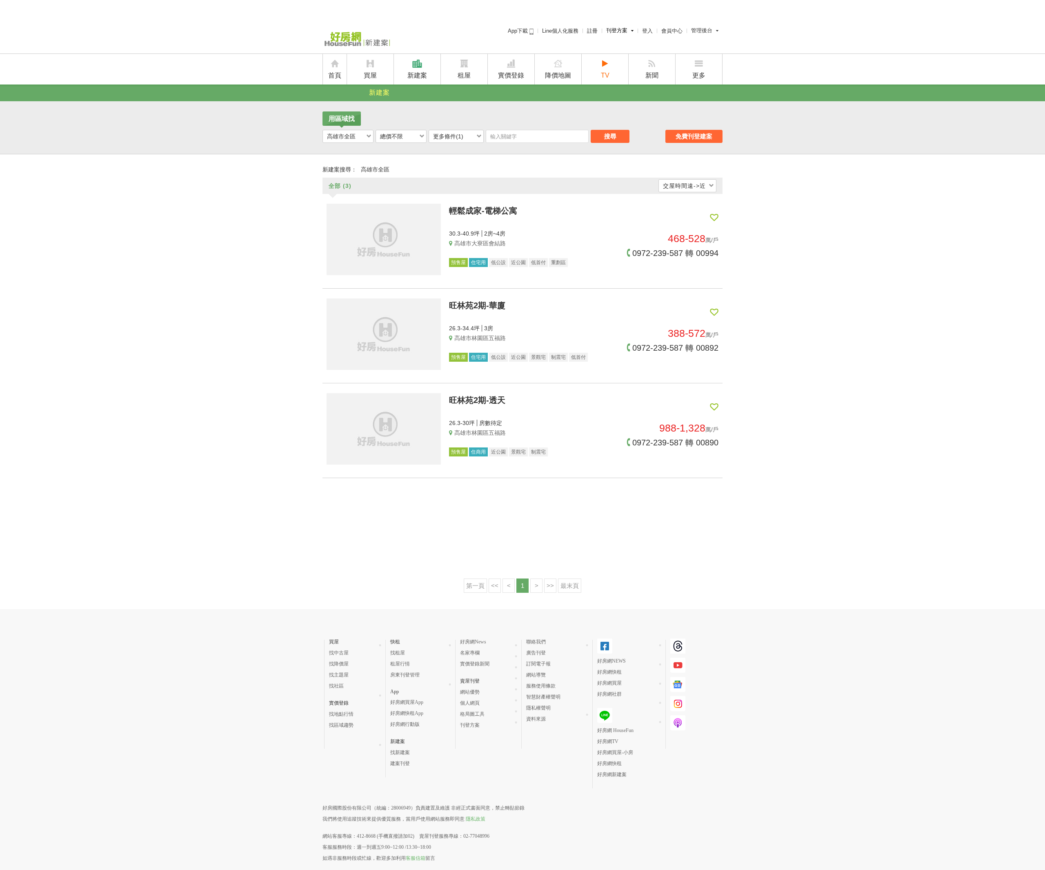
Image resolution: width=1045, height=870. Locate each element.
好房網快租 (609, 672)
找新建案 (400, 752)
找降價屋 (339, 664)
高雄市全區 (341, 136)
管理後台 (701, 30)
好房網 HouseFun (615, 730)
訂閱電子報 (538, 664)
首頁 (334, 75)
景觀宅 (538, 357)
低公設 (498, 262)
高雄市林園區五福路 (480, 338)
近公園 (518, 262)
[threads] (677, 650)
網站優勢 (470, 692)
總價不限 (391, 136)
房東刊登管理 (405, 675)
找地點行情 (341, 714)
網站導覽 (536, 675)
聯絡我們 (536, 642)
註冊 (592, 31)
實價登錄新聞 (474, 664)
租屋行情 (400, 664)
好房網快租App (406, 713)
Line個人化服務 (560, 31)
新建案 (417, 75)
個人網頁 (470, 703)
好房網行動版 (405, 724)
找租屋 (397, 653)
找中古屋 (339, 653)
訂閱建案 (714, 217)
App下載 (518, 31)
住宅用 (478, 262)
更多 (698, 75)
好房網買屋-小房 (615, 752)
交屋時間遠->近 (684, 185)
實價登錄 (511, 75)
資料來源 (536, 719)
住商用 (478, 452)
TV (605, 75)
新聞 (651, 75)
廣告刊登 (536, 653)
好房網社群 (609, 694)
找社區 (336, 686)
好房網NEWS (611, 661)
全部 (340, 185)
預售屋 (458, 262)
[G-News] (677, 689)
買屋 (370, 75)
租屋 (464, 75)
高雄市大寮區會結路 (480, 243)
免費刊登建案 (694, 136)
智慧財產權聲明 (543, 697)
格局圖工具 (472, 714)
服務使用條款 (541, 686)
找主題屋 (339, 675)
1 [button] (522, 585)
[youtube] (677, 669)
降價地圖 (558, 75)
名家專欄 (470, 653)
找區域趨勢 (341, 725)
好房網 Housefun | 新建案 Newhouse (356, 39)
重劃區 (558, 262)
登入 (647, 31)
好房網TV (607, 741)
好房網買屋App (406, 702)
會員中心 (672, 31)
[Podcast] (677, 727)
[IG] (677, 708)
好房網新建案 (612, 774)
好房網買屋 (609, 683)
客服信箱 (415, 858)
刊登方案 (616, 30)
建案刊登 (400, 763)
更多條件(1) (448, 136)
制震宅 (558, 357)
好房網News (473, 642)
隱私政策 (475, 819)
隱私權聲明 (538, 708)
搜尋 (610, 136)
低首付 (538, 262)
